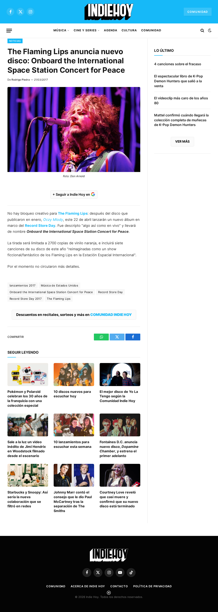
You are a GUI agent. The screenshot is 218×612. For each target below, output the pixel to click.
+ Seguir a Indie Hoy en (72, 194)
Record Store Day (40, 225)
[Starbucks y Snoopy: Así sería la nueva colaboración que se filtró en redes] (27, 475)
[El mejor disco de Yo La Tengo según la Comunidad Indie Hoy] (120, 374)
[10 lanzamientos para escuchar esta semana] (74, 425)
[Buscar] (202, 30)
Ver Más (182, 141)
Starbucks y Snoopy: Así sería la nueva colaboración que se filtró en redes (27, 499)
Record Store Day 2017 (26, 298)
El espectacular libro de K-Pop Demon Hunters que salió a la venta (178, 81)
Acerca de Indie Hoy (88, 586)
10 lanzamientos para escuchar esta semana (72, 444)
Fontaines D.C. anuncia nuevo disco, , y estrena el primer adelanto (119, 449)
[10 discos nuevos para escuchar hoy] (74, 374)
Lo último (164, 50)
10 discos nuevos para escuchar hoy (72, 393)
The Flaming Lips (58, 298)
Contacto (119, 586)
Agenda (110, 30)
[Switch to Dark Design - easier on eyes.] (209, 30)
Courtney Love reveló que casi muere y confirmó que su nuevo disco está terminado (119, 499)
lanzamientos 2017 (23, 285)
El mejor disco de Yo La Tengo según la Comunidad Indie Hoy (119, 396)
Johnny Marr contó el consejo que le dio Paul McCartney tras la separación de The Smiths (73, 501)
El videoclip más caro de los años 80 (181, 100)
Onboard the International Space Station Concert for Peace (51, 292)
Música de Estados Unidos (59, 285)
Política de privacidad (152, 586)
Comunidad (197, 11)
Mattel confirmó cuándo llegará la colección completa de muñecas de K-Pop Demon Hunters (181, 120)
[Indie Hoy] (109, 11)
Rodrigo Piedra (20, 79)
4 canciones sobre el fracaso (177, 64)
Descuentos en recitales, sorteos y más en (74, 315)
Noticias (15, 40)
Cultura (129, 30)
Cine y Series (85, 30)
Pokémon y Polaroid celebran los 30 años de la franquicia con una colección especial (27, 398)
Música (59, 30)
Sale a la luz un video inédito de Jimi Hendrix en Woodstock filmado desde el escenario (26, 449)
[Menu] (9, 30)
